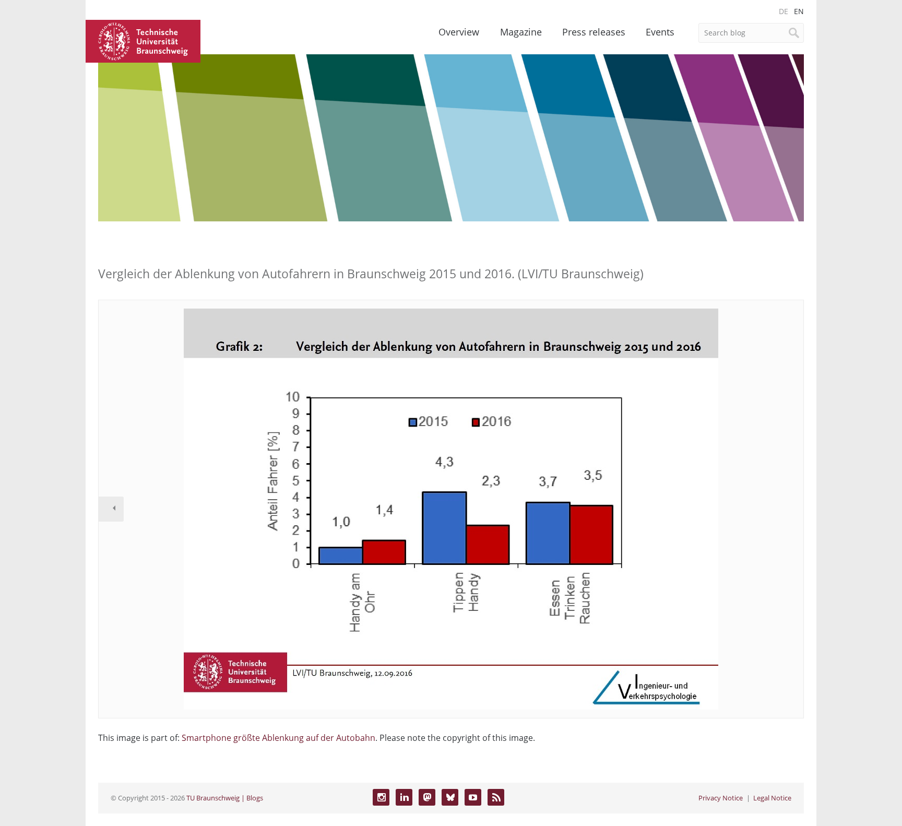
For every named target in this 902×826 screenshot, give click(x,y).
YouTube (473, 797)
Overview (458, 32)
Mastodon (427, 797)
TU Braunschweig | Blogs (224, 798)
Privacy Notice (720, 798)
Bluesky (450, 797)
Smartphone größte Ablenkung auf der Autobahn (278, 738)
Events (660, 32)
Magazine (521, 32)
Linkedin (404, 797)
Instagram (381, 797)
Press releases (593, 32)
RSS (496, 797)
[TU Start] (143, 40)
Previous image (111, 509)
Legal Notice (772, 798)
